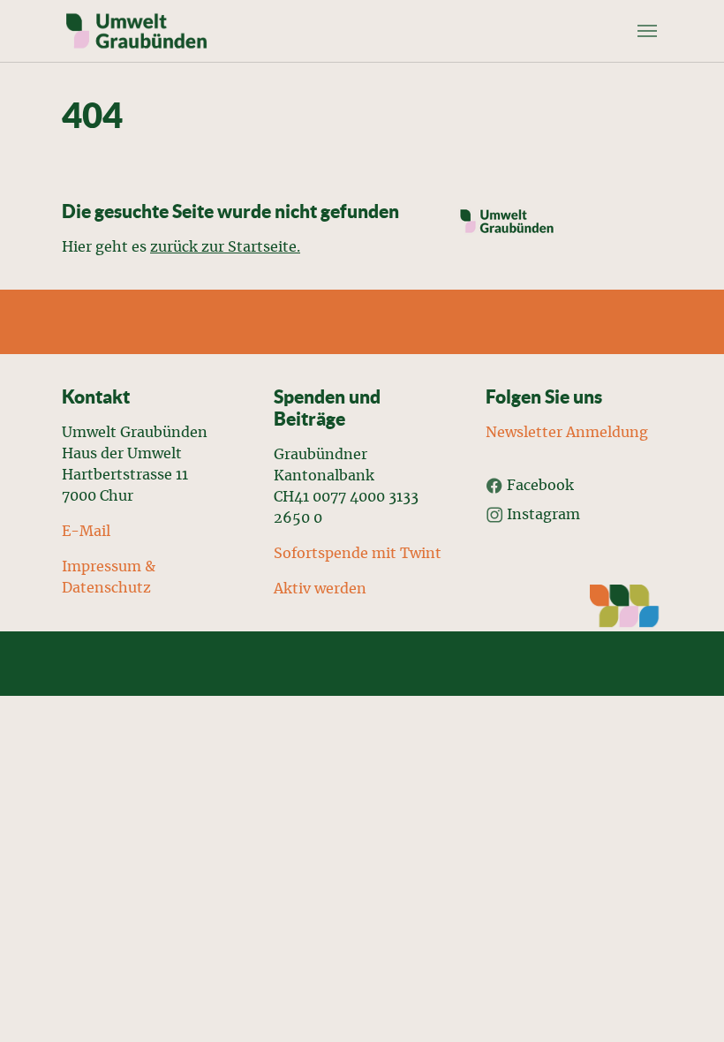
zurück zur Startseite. (225, 247)
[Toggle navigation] (647, 31)
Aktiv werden (320, 589)
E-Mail (86, 532)
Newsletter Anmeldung (567, 433)
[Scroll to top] (685, 1003)
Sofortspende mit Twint (359, 554)
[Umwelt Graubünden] (136, 30)
